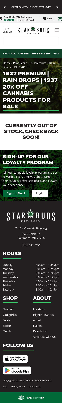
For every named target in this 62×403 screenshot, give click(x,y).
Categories (10, 315)
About (37, 320)
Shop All (8, 309)
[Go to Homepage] (31, 215)
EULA (5, 386)
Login (6, 28)
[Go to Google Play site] (17, 370)
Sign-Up (7, 31)
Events (37, 326)
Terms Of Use (34, 386)
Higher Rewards (43, 315)
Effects (7, 326)
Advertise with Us (44, 337)
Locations (39, 309)
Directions (39, 331)
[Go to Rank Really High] (31, 397)
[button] (5, 7)
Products (19, 63)
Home (7, 63)
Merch (7, 331)
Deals (6, 320)
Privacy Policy (18, 386)
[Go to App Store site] (15, 359)
